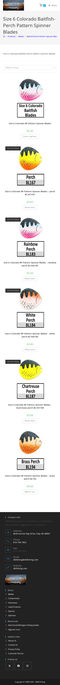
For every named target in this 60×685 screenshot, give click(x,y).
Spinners (12, 615)
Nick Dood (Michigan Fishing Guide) (23, 625)
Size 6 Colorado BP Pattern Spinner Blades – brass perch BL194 (30, 477)
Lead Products (14, 607)
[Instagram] (27, 666)
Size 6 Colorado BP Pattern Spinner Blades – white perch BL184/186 (30, 335)
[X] (10, 666)
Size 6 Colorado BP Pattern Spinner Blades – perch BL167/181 (30, 193)
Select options (30, 136)
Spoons (11, 611)
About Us (12, 640)
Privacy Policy (14, 649)
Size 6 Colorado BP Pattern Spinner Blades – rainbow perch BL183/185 (30, 264)
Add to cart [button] (30, 491)
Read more (30, 207)
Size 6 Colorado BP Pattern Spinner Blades (30, 123)
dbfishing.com (20, 568)
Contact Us (13, 645)
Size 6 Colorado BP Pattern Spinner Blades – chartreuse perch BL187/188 (30, 406)
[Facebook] (19, 666)
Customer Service (15, 653)
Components (14, 598)
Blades (11, 594)
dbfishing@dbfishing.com (25, 559)
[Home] (4, 36)
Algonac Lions (14, 629)
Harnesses (12, 602)
